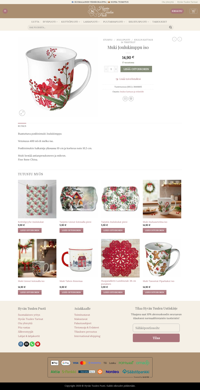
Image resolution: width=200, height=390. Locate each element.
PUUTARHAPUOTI (113, 21)
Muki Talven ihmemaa (71, 281)
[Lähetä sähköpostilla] (125, 98)
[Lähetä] (170, 27)
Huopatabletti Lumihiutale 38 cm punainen (118, 282)
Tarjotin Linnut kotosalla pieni (75, 222)
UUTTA (35, 21)
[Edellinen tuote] (180, 39)
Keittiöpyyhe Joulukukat (31, 222)
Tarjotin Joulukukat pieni (114, 222)
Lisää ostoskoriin (136, 69)
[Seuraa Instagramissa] (20, 344)
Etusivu (107, 39)
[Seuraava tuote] (174, 39)
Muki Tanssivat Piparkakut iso (158, 281)
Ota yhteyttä (168, 2)
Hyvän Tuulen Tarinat (187, 2)
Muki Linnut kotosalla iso (31, 281)
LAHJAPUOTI (90, 21)
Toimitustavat (82, 314)
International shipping (87, 336)
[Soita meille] (32, 344)
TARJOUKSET (159, 21)
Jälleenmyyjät (25, 331)
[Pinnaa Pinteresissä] (131, 98)
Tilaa (156, 338)
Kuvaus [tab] (22, 126)
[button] (5, 11)
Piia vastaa (24, 327)
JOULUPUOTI (123, 39)
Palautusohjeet (82, 323)
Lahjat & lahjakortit (29, 336)
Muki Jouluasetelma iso (155, 222)
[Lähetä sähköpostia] (26, 344)
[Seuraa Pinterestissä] (37, 344)
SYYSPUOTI (49, 21)
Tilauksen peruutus (85, 331)
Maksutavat (81, 319)
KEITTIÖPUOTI (69, 21)
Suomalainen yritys (29, 314)
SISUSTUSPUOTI (138, 21)
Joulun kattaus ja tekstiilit (137, 41)
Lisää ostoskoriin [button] (29, 230)
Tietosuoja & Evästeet (86, 327)
